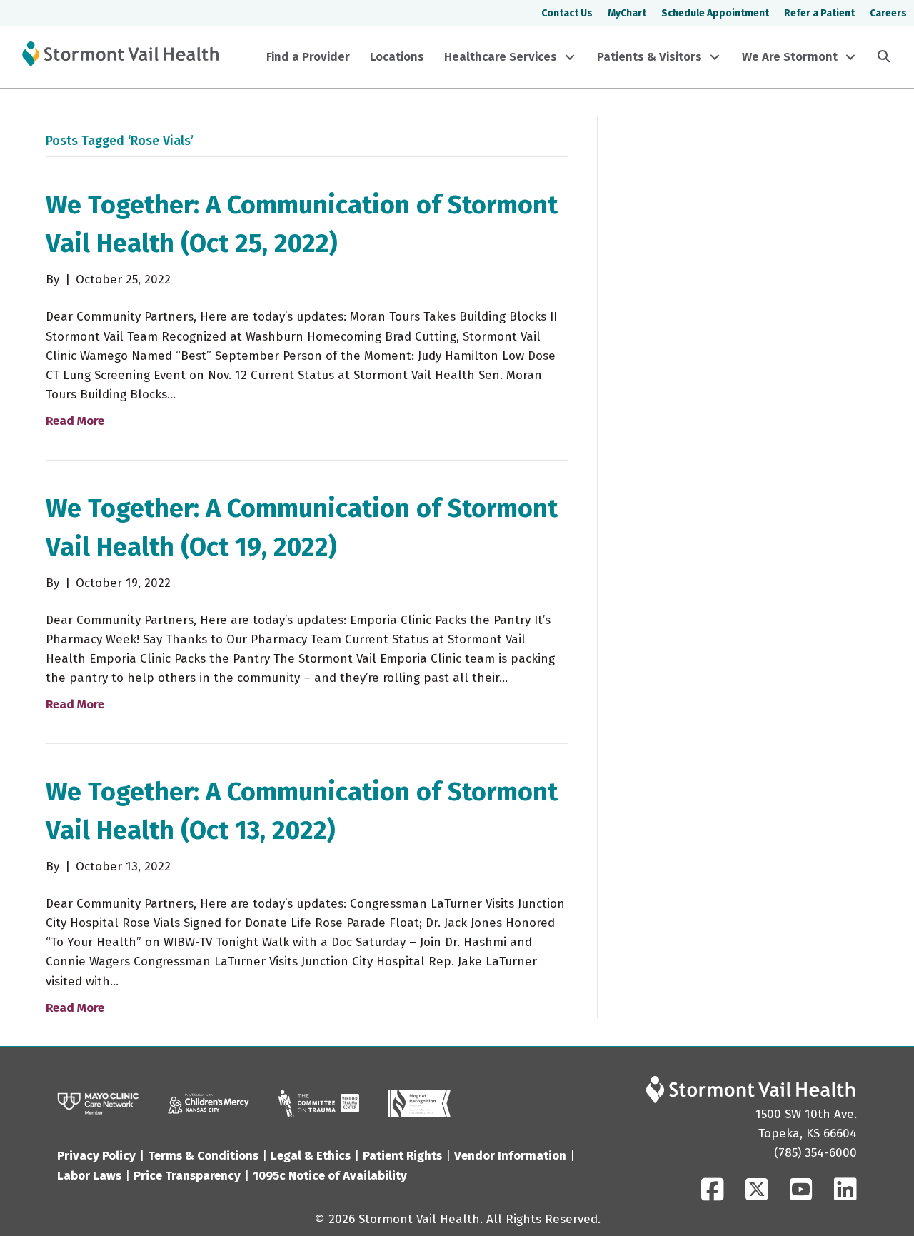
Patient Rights (402, 1155)
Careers (888, 13)
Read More (75, 420)
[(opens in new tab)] (319, 1102)
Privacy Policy (96, 1155)
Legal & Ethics (311, 1155)
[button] (570, 57)
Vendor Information (510, 1155)
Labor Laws (89, 1175)
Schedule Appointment (715, 13)
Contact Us (567, 13)
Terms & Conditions (203, 1155)
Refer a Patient (819, 13)
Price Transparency (187, 1175)
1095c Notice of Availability (330, 1175)
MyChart (627, 13)
